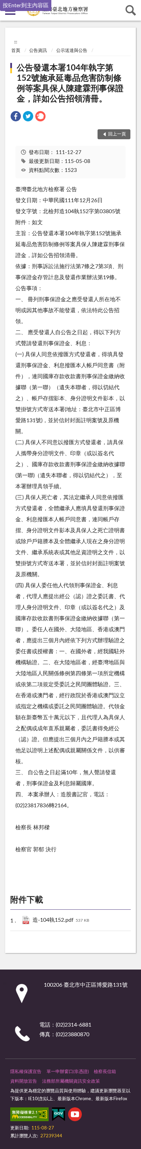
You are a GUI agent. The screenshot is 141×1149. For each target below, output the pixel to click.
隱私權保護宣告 (25, 1072)
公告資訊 (38, 50)
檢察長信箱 (105, 1072)
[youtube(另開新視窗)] (75, 1115)
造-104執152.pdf (61, 920)
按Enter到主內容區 (26, 5)
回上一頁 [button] (117, 134)
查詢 (130, 10)
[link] (16, 117)
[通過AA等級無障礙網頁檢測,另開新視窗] (29, 1115)
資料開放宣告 (23, 1081)
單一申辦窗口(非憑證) (68, 1072)
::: (15, 42)
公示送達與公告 (71, 50)
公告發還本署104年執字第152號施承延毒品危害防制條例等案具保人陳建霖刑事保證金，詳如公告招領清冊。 (70, 83)
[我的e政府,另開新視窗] (58, 1115)
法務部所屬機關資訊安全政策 (71, 1081)
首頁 (15, 50)
